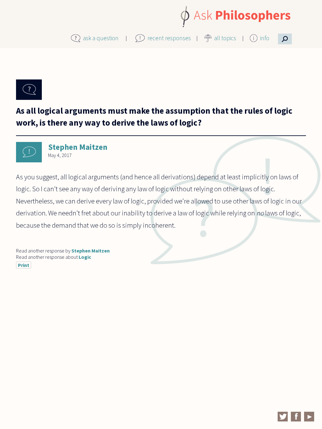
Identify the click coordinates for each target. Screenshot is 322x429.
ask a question (101, 38)
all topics (225, 38)
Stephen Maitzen (78, 147)
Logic (85, 257)
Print (23, 265)
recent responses (169, 38)
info (264, 38)
